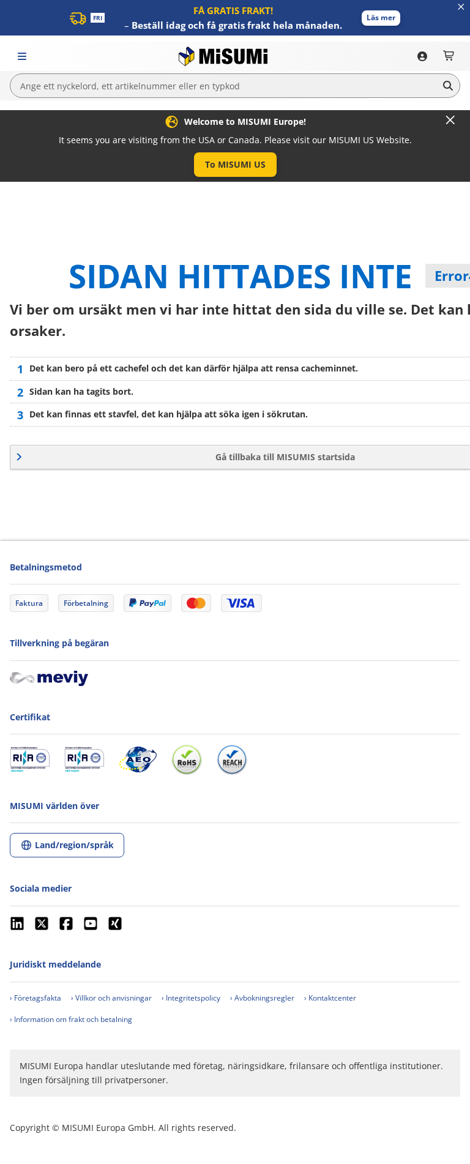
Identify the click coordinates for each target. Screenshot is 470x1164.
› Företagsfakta (35, 998)
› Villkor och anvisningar (111, 998)
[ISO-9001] (30, 759)
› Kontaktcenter (330, 998)
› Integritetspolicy (191, 998)
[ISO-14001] (84, 759)
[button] (381, 18)
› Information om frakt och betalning (71, 1019)
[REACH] (232, 759)
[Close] (450, 120)
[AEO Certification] (138, 759)
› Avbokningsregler (262, 998)
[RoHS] (186, 759)
